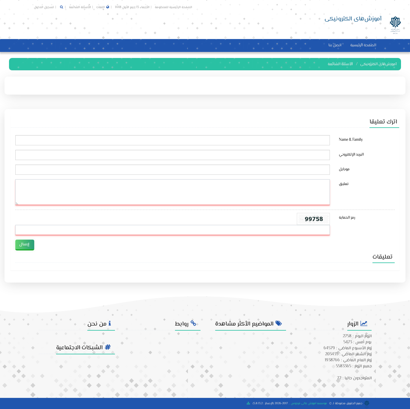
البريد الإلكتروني (351, 155)
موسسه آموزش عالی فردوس (309, 403)
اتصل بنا (334, 45)
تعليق (343, 184)
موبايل (344, 169)
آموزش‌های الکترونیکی (378, 64)
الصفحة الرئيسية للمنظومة (173, 7)
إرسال (24, 244)
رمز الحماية (347, 218)
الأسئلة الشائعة (79, 7)
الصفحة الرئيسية (363, 45)
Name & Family (351, 140)
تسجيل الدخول (44, 7)
